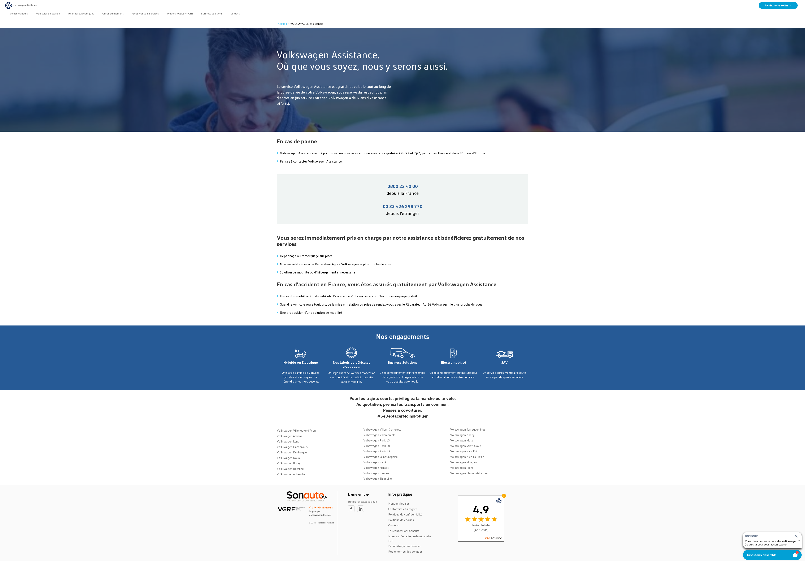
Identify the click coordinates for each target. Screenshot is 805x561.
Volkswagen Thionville (377, 478)
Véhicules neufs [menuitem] (18, 13)
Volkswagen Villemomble (379, 435)
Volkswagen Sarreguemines (467, 429)
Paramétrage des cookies (404, 546)
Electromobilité (453, 362)
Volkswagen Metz (461, 440)
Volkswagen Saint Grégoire (380, 456)
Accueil (282, 23)
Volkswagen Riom (461, 467)
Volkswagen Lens (288, 441)
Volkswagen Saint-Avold (465, 446)
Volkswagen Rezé (374, 462)
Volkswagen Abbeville (291, 474)
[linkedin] (361, 509)
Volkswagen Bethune (290, 468)
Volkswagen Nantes (376, 467)
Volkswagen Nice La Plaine (467, 456)
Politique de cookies (401, 520)
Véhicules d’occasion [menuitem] (48, 13)
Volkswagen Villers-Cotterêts (382, 429)
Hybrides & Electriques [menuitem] (81, 13)
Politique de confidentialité (405, 514)
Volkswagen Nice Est (463, 451)
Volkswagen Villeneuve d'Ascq (296, 430)
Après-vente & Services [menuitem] (145, 13)
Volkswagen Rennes (376, 473)
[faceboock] (352, 509)
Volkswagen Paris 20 (376, 446)
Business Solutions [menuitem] (211, 13)
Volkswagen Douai (288, 457)
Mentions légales (398, 503)
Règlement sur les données (405, 551)
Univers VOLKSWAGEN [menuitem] (180, 13)
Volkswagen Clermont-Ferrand (469, 473)
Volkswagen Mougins (463, 462)
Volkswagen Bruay (289, 463)
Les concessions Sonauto (403, 530)
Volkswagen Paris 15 (376, 451)
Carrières (394, 525)
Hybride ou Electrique (300, 362)
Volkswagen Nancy (462, 435)
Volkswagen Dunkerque (292, 452)
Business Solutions (402, 362)
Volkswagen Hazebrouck (292, 447)
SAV (504, 362)
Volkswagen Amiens (289, 436)
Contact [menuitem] (235, 13)
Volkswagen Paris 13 (376, 440)
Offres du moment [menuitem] (112, 13)
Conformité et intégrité (402, 509)
